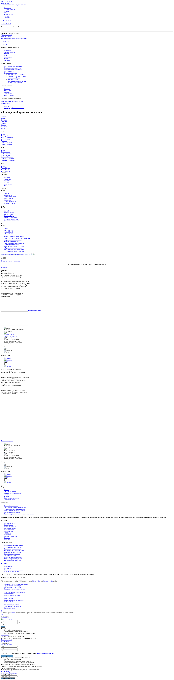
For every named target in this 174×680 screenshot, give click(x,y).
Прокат (3, 118)
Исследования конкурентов (12, 587)
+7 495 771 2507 (6, 20)
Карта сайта (8, 566)
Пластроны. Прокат (14, 78)
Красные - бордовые (7, 157)
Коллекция (7, 8)
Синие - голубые (6, 153)
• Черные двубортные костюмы (14, 249)
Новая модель (8, 598)
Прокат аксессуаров (10, 73)
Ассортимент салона (10, 555)
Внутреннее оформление (12, 554)
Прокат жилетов (9, 71)
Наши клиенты (9, 529)
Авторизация (5, 641)
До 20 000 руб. (5, 169)
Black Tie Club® (6, 3)
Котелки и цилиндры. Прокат (17, 76)
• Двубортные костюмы (11, 241)
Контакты (7, 539)
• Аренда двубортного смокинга (14, 108)
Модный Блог (8, 531)
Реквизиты (7, 568)
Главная (6, 106)
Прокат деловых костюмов (12, 68)
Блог (5, 13)
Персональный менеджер (12, 512)
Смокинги (7, 90)
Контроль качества (10, 526)
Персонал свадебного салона (13, 557)
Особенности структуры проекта (14, 592)
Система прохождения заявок (13, 560)
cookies (13, 612)
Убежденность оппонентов (12, 606)
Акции (6, 495)
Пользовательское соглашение (13, 570)
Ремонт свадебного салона (12, 549)
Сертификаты (8, 525)
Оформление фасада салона (12, 552)
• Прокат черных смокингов (13, 248)
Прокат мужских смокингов (13, 66)
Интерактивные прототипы (12, 595)
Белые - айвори (5, 155)
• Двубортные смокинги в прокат (14, 246)
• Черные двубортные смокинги (14, 251)
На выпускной (5, 139)
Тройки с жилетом (6, 142)
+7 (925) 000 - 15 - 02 (10, 336)
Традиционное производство (13, 585)
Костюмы (7, 89)
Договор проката (9, 499)
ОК (2, 614)
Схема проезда (8, 14)
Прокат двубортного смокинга (10, 261)
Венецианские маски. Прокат (17, 81)
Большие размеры (6, 144)
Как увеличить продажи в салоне (14, 510)
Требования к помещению (12, 547)
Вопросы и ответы (10, 528)
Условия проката (9, 9)
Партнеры (7, 534)
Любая (3, 166)
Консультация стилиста (11, 498)
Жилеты (3, 125)
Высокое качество (9, 608)
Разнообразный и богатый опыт (14, 600)
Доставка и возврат (10, 491)
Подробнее (4, 267)
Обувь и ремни (9, 95)
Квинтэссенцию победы (11, 605)
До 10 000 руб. (5, 168)
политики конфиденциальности (45, 653)
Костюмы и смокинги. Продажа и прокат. (14, 5)
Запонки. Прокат (13, 79)
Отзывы (6, 11)
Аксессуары (8, 94)
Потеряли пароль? (6, 640)
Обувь (3, 128)
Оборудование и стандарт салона (14, 550)
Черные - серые (5, 152)
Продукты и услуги (10, 523)
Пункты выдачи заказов (11, 571)
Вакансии (7, 538)
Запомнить (6, 625)
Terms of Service (48, 581)
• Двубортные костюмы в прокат (14, 243)
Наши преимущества (10, 536)
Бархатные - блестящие (8, 160)
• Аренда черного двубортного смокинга (17, 238)
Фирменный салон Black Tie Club (14, 509)
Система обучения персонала (13, 558)
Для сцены (4, 141)
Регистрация (5, 617)
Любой (3, 134)
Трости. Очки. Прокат (15, 82)
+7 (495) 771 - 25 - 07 (10, 334)
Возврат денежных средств (12, 493)
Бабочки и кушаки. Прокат (16, 74)
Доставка (7, 17)
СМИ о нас (7, 533)
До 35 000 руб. (5, 171)
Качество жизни (9, 593)
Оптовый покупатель (11, 506)
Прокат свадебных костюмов (13, 69)
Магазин (3, 117)
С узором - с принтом (7, 158)
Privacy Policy (36, 581)
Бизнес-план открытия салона (13, 545)
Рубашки (7, 92)
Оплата (6, 16)
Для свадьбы (5, 136)
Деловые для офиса (7, 137)
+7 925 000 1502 (6, 24)
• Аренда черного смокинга (12, 240)
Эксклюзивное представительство (15, 507)
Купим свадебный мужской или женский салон (19, 514)
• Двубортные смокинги (11, 244)
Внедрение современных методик (14, 589)
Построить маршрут (34, 310)
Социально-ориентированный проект (16, 584)
